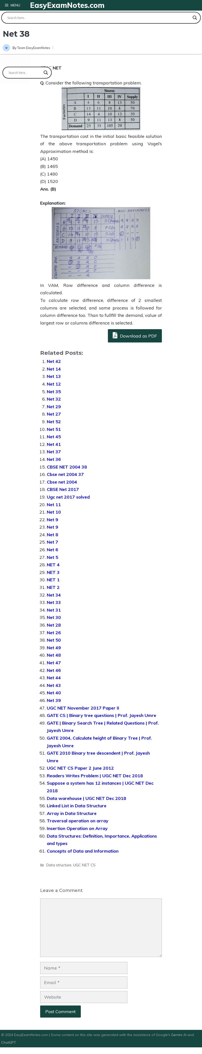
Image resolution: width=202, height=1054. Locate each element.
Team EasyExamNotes (33, 48)
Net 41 (54, 444)
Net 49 (54, 647)
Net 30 (54, 617)
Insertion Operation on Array (77, 828)
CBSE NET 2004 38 (67, 467)
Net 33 (54, 602)
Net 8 (52, 534)
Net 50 (54, 640)
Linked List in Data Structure (76, 806)
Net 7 (52, 542)
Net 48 (54, 655)
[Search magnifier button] (194, 17)
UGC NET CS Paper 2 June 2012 (80, 768)
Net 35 (54, 391)
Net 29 (54, 406)
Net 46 (54, 670)
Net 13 (54, 376)
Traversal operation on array (77, 821)
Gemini (177, 1035)
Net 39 (54, 700)
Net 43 (54, 685)
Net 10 (54, 512)
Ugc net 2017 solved (68, 497)
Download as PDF (138, 336)
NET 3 (53, 572)
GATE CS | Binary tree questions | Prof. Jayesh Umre (101, 715)
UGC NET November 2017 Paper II (83, 708)
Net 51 (54, 429)
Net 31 (54, 610)
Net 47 (54, 662)
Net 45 (54, 436)
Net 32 (54, 399)
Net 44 (54, 678)
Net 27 (54, 414)
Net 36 (54, 459)
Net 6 (52, 549)
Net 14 (54, 369)
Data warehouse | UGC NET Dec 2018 (86, 798)
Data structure (58, 865)
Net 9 (52, 519)
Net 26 (54, 632)
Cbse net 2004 (62, 482)
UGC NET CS (84, 865)
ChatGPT (8, 1042)
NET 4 (53, 565)
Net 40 (54, 693)
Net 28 (54, 625)
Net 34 (54, 595)
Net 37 (54, 451)
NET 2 (53, 587)
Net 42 (54, 361)
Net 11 (54, 504)
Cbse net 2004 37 (65, 474)
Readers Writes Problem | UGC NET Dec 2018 (95, 775)
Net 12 (54, 384)
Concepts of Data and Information (82, 851)
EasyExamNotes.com (67, 5)
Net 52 (54, 421)
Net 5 (52, 557)
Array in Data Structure (72, 813)
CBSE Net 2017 (63, 489)
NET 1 (53, 580)
